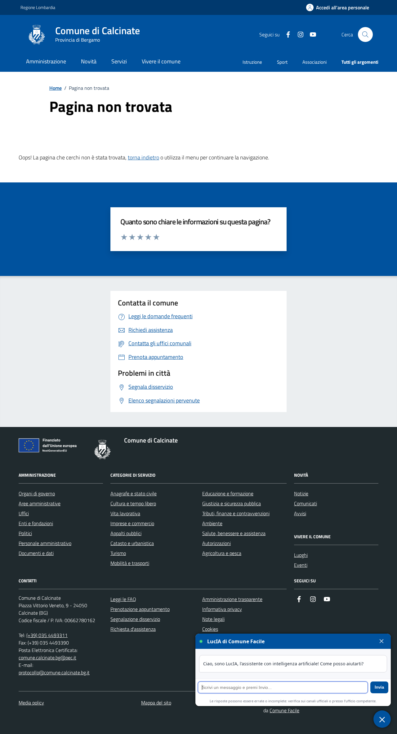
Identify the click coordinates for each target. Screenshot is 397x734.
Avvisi (300, 513)
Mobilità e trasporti (129, 563)
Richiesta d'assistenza (133, 629)
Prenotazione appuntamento (140, 609)
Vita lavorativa (125, 513)
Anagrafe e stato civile (133, 493)
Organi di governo (37, 493)
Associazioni (314, 62)
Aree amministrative (39, 503)
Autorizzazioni (216, 543)
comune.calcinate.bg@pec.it (47, 657)
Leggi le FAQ (123, 599)
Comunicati (305, 503)
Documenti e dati (36, 553)
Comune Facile (284, 710)
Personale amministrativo (45, 543)
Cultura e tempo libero (133, 503)
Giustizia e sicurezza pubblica (231, 503)
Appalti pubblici (125, 533)
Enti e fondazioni (36, 523)
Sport (282, 62)
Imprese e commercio (132, 523)
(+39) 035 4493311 (47, 635)
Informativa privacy (222, 609)
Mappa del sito (156, 702)
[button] (338, 7)
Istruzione (252, 62)
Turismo (118, 553)
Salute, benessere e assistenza (233, 533)
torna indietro (143, 157)
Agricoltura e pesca (221, 553)
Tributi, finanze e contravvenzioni (236, 513)
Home (55, 88)
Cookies (210, 629)
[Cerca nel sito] (365, 34)
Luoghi (301, 555)
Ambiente (212, 523)
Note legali (213, 619)
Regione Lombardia (37, 7)
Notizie (301, 493)
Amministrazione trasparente (232, 599)
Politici (25, 533)
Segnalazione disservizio (135, 619)
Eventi (300, 565)
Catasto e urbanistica (132, 543)
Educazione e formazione (227, 493)
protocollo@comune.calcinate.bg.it (54, 672)
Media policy (31, 702)
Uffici (24, 513)
